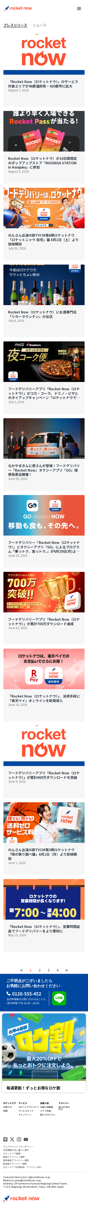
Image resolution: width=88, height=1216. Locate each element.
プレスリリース (15, 25)
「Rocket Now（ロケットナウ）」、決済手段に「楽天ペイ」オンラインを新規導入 (44, 698)
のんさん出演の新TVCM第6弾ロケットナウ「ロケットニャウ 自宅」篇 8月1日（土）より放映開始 (43, 239)
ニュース (39, 25)
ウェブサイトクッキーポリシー (18, 1146)
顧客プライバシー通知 (14, 1156)
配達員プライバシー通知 (15, 1163)
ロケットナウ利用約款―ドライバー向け (22, 1167)
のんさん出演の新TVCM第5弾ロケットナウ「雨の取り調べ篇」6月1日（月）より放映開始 (42, 854)
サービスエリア (26, 1110)
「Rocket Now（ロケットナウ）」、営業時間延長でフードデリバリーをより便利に (44, 928)
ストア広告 (45, 1110)
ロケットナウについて (29, 1106)
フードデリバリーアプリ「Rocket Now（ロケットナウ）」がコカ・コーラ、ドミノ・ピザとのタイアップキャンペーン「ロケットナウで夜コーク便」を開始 (44, 393)
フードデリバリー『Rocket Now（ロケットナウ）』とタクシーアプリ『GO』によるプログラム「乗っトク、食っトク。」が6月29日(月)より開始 (44, 546)
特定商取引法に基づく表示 (16, 1150)
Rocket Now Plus (64, 1108)
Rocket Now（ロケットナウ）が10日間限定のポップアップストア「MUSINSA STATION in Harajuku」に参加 (42, 162)
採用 (5, 1110)
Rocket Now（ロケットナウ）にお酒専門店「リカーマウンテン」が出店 (42, 314)
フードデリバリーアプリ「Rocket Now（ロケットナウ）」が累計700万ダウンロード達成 (44, 621)
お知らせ (7, 1106)
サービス (23, 1103)
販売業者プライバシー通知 (16, 1160)
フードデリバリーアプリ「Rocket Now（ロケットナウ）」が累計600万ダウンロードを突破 (44, 775)
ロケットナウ (9, 1103)
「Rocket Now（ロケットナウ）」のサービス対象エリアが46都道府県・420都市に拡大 (43, 83)
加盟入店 (44, 1103)
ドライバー (64, 1103)
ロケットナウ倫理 (11, 1153)
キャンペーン (25, 1114)
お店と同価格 (46, 1106)
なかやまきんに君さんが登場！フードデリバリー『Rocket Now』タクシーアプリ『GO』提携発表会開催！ (44, 470)
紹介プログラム (47, 1114)
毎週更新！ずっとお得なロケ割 (33, 1088)
